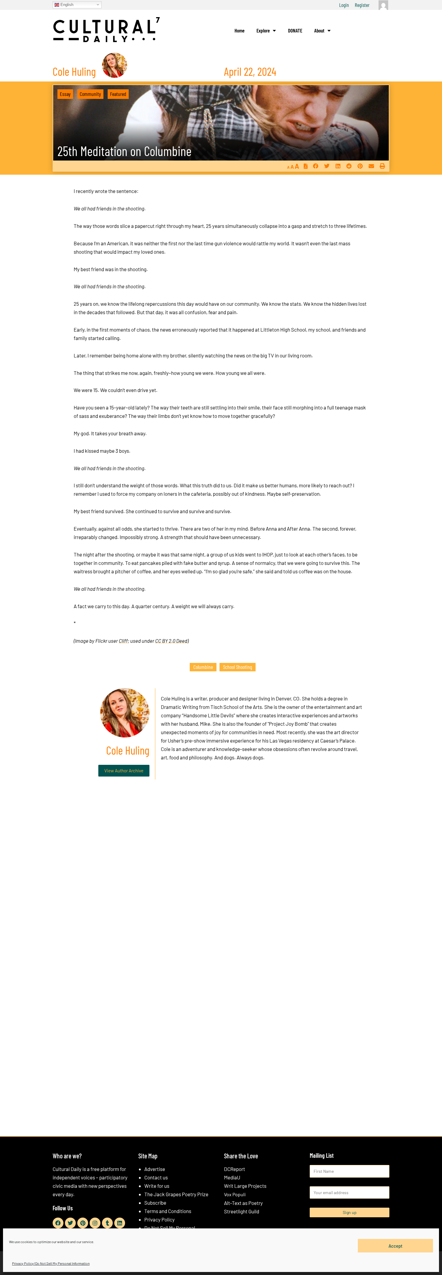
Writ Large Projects (245, 1186)
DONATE (295, 30)
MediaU (232, 1177)
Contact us (156, 1177)
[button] (316, 166)
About (319, 30)
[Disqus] (221, 876)
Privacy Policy (159, 1219)
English (66, 4)
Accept (395, 1245)
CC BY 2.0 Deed (171, 641)
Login (344, 5)
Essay (65, 93)
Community (90, 93)
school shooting (237, 667)
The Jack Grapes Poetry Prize (176, 1194)
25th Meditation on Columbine (124, 151)
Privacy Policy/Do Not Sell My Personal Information (51, 1263)
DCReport (234, 1169)
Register (362, 5)
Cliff (123, 641)
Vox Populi (235, 1194)
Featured (118, 93)
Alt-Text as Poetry (243, 1203)
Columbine (203, 667)
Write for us (156, 1186)
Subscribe (155, 1203)
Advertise (154, 1169)
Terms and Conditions (167, 1211)
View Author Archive (123, 770)
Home (239, 30)
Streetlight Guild (241, 1211)
